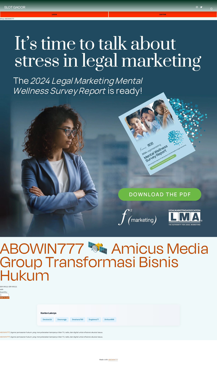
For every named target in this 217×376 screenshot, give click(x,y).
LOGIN (54, 14)
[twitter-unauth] (201, 7)
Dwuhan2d (47, 319)
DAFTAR (162, 14)
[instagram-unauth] (197, 7)
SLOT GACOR (14, 7)
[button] (4, 297)
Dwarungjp (62, 319)
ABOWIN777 (9, 19)
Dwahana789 (77, 319)
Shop (2, 19)
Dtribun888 (109, 319)
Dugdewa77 (94, 319)
